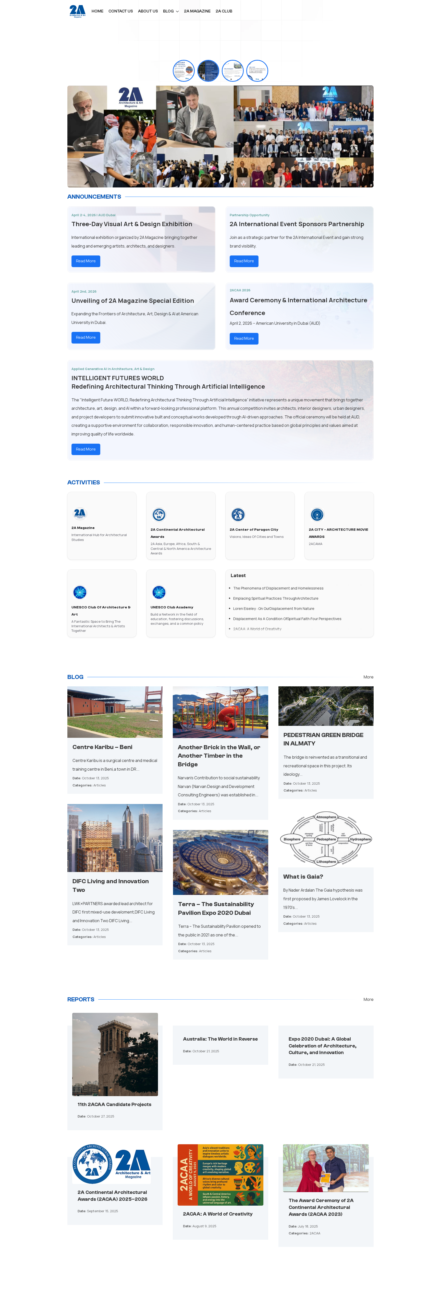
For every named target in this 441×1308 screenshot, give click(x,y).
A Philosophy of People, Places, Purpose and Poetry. (277, 599)
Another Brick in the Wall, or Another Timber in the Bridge (219, 756)
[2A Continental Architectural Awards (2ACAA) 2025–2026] (111, 1167)
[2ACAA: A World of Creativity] (220, 1178)
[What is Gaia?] (325, 838)
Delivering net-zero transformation (262, 620)
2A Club (224, 11)
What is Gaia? (303, 876)
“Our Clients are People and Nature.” (263, 610)
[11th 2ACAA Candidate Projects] (115, 1057)
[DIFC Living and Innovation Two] (115, 837)
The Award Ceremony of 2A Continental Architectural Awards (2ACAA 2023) (321, 1207)
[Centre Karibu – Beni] (115, 711)
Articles (99, 785)
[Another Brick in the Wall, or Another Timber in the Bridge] (220, 712)
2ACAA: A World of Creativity (218, 1214)
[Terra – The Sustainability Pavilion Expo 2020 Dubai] (220, 862)
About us (148, 11)
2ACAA (315, 1233)
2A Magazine (197, 11)
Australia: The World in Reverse (220, 1039)
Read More (86, 261)
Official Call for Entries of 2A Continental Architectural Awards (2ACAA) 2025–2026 (303, 589)
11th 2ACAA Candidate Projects (114, 1104)
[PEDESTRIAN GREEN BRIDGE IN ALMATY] (326, 705)
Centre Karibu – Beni (102, 747)
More (369, 677)
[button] (184, 71)
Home (97, 11)
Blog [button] (168, 11)
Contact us (120, 11)
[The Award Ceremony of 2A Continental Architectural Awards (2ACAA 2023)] (326, 1171)
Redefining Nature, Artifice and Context (266, 630)
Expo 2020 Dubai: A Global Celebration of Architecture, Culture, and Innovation (323, 1046)
